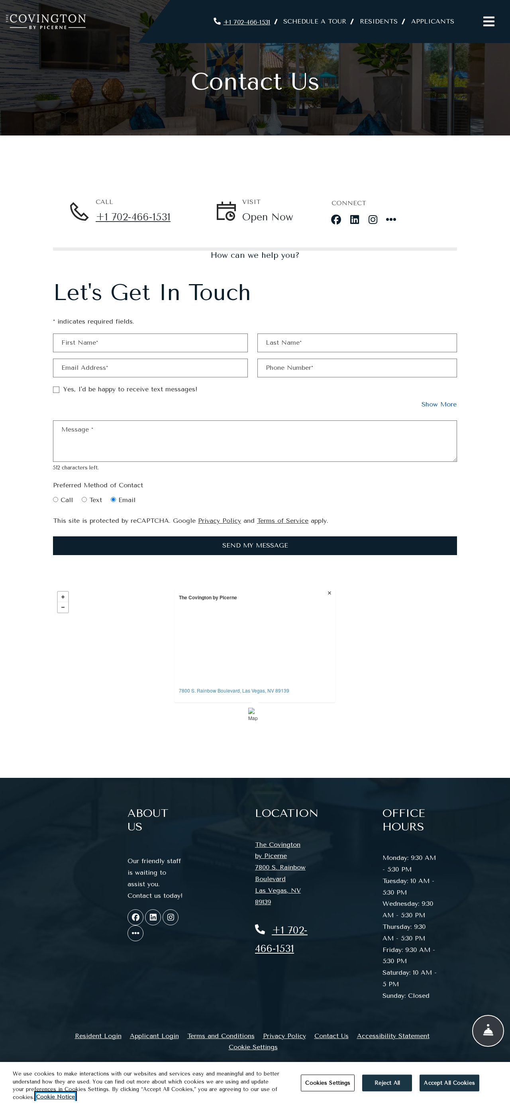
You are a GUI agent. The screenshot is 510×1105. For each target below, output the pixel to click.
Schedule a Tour (314, 21)
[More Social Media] (391, 217)
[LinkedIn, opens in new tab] (355, 217)
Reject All (387, 1083)
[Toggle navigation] (489, 21)
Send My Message (255, 545)
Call (67, 500)
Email (126, 500)
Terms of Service (282, 520)
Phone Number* (289, 367)
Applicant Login (154, 1036)
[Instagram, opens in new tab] (373, 217)
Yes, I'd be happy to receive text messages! (130, 389)
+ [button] (63, 597)
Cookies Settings (327, 1083)
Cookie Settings (253, 1047)
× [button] (330, 594)
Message (77, 429)
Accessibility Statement (393, 1036)
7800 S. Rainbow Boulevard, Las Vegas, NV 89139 (234, 690)
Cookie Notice (55, 1097)
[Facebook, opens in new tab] (336, 217)
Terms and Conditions (221, 1036)
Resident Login (98, 1036)
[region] (255, 1083)
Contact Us (331, 1036)
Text (95, 500)
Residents (382, 21)
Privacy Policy (219, 520)
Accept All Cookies (449, 1083)
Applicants (436, 21)
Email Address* (84, 367)
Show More (439, 404)
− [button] (63, 607)
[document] (255, 654)
